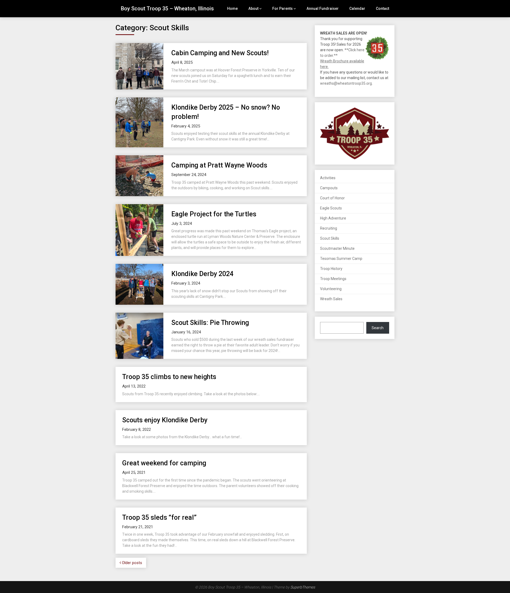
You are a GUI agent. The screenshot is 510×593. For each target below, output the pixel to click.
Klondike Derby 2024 (202, 274)
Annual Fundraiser (323, 8)
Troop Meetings (333, 279)
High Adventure (333, 218)
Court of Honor (332, 198)
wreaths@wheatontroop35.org (346, 83)
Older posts (131, 562)
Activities (327, 178)
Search (378, 328)
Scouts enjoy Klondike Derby (164, 420)
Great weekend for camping (164, 463)
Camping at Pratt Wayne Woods (219, 165)
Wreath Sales (331, 299)
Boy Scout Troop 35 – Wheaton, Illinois (167, 8)
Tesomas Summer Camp (341, 258)
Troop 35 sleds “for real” (159, 517)
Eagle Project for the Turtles (213, 214)
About (253, 8)
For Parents (282, 8)
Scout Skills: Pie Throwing (210, 322)
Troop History (331, 269)
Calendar (357, 8)
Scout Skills (329, 238)
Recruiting (328, 228)
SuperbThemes (302, 587)
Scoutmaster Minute (337, 248)
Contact (382, 8)
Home (232, 8)
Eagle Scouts (331, 208)
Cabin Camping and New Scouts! (220, 53)
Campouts (329, 188)
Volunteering (331, 289)
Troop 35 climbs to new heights (169, 377)
